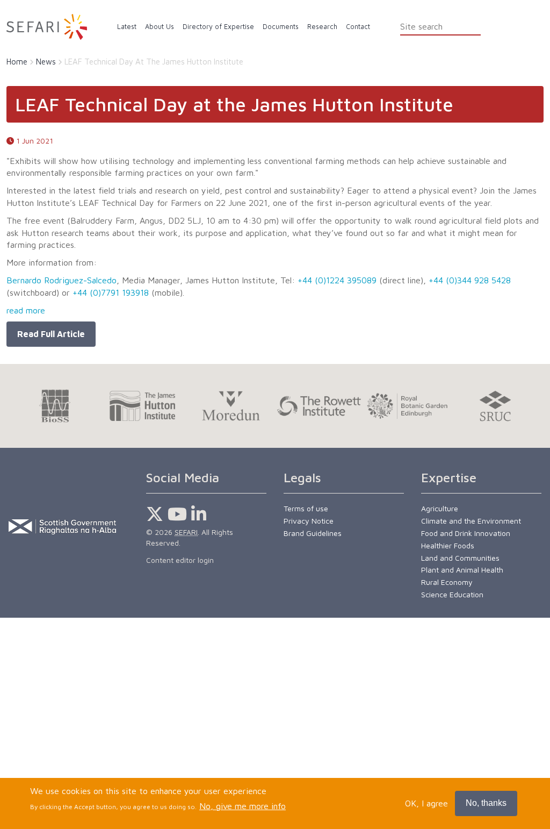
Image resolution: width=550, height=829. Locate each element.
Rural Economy (447, 582)
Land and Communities (460, 557)
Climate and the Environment (471, 520)
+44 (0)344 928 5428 (470, 280)
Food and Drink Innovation (465, 533)
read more (25, 310)
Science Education (452, 594)
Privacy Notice (309, 520)
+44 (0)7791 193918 (111, 292)
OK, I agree (426, 803)
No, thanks (486, 802)
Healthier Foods (447, 545)
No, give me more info (242, 806)
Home (16, 61)
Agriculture (439, 508)
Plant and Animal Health (462, 569)
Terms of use (306, 508)
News (46, 61)
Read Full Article (51, 334)
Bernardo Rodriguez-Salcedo (61, 280)
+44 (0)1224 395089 (337, 280)
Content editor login (180, 559)
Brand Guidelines (313, 533)
